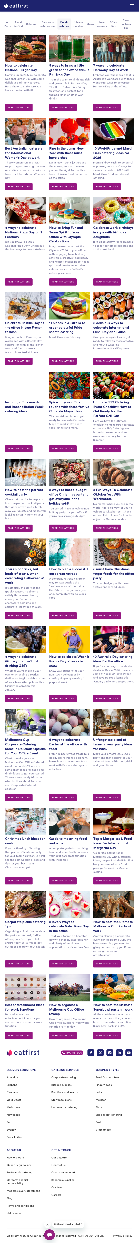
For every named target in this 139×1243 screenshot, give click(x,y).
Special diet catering (109, 1114)
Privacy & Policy (122, 1236)
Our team (57, 1187)
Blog (9, 1198)
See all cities (14, 1137)
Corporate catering (63, 1077)
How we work (15, 1157)
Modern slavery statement (23, 1191)
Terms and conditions (20, 1205)
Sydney (11, 1129)
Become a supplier (62, 1180)
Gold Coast (14, 1100)
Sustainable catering (20, 1172)
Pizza (99, 1107)
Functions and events (64, 1092)
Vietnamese (103, 1129)
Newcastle (13, 1114)
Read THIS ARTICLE (19, 107)
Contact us (58, 1165)
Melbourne (13, 1107)
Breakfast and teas (107, 1077)
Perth (10, 1122)
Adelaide (12, 1077)
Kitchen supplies (61, 1085)
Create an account (63, 1172)
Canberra (12, 1092)
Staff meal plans (61, 1100)
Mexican (101, 1100)
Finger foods (104, 1085)
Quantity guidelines (19, 1165)
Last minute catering (64, 1107)
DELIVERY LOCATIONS (21, 1070)
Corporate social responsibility (17, 1182)
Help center (14, 1213)
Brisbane (12, 1085)
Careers (56, 1195)
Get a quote (59, 1157)
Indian (99, 1092)
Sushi (99, 1122)
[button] (132, 6)
